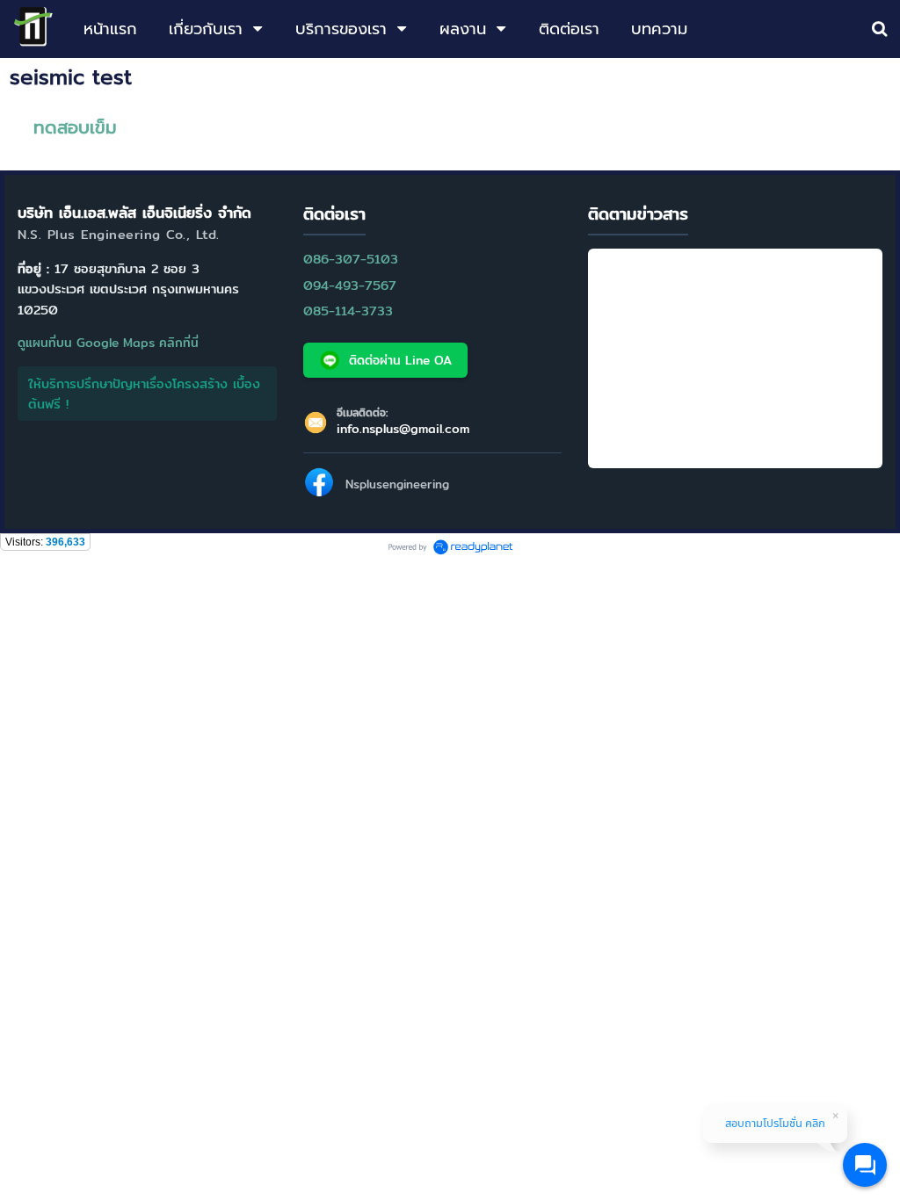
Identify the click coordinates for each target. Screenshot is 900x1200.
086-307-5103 (350, 259)
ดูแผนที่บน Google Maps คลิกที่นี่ (108, 342)
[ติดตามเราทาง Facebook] (319, 484)
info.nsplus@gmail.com (403, 428)
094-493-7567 (349, 285)
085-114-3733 (348, 310)
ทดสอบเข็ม (75, 127)
